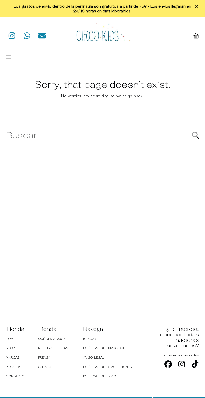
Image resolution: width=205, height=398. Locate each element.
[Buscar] (196, 135)
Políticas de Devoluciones (107, 366)
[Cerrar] (196, 6)
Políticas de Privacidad (104, 347)
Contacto (15, 376)
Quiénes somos (52, 338)
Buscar (89, 338)
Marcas (13, 357)
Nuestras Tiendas (54, 347)
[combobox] (102, 135)
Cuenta (44, 366)
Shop (10, 347)
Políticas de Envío (99, 376)
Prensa (44, 357)
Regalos (13, 366)
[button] (8, 56)
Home (11, 338)
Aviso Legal (93, 357)
